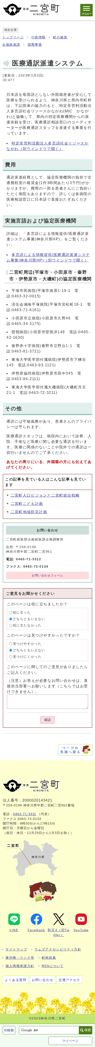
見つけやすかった (27, 644)
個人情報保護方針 (20, 966)
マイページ (70, 1041)
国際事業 (35, 44)
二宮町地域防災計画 (29, 512)
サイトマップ (16, 949)
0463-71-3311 (24, 814)
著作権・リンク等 (20, 957)
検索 (87, 1030)
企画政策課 (11, 44)
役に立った (22, 612)
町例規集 (49, 957)
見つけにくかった (27, 656)
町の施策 (60, 37)
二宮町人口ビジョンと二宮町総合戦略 (45, 495)
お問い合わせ (42, 980)
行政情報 (38, 37)
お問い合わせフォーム (47, 575)
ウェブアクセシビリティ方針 (58, 949)
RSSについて (53, 966)
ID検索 (9, 1030)
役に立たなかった (27, 625)
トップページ (13, 37)
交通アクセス (69, 980)
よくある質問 (16, 980)
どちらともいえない (29, 619)
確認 (47, 720)
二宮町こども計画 (27, 504)
